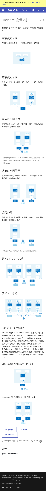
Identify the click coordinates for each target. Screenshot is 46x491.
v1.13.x (24, 10)
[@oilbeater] (40, 441)
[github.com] (14, 487)
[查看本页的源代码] (39, 20)
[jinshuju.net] (3, 487)
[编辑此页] (43, 20)
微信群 (10, 430)
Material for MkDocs (14, 483)
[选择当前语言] (38, 10)
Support (10, 435)
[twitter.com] (10, 487)
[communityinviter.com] (7, 487)
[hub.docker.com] (18, 487)
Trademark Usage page (14, 480)
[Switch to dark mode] (33, 10)
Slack (24, 430)
